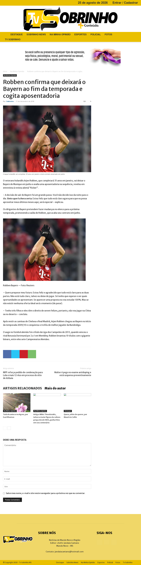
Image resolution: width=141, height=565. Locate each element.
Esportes (80, 34)
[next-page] (9, 428)
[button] (134, 34)
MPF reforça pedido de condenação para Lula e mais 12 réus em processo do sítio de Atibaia (23, 375)
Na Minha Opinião (60, 34)
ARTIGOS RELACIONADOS (22, 388)
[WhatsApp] (32, 354)
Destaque (16, 34)
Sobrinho (10, 101)
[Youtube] (14, 2)
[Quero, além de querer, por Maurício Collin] (77, 402)
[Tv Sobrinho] (70, 19)
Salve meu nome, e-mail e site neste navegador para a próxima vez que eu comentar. (45, 493)
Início (5, 71)
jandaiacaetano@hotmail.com (69, 551)
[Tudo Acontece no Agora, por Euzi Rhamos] (16, 402)
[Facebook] (5, 2)
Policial (95, 34)
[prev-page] (4, 428)
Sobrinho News (36, 34)
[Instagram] (10, 2)
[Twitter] (15, 354)
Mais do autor (55, 388)
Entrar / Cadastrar (125, 2)
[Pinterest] (24, 354)
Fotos (108, 34)
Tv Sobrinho (12, 39)
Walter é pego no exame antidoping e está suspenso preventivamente (72, 374)
